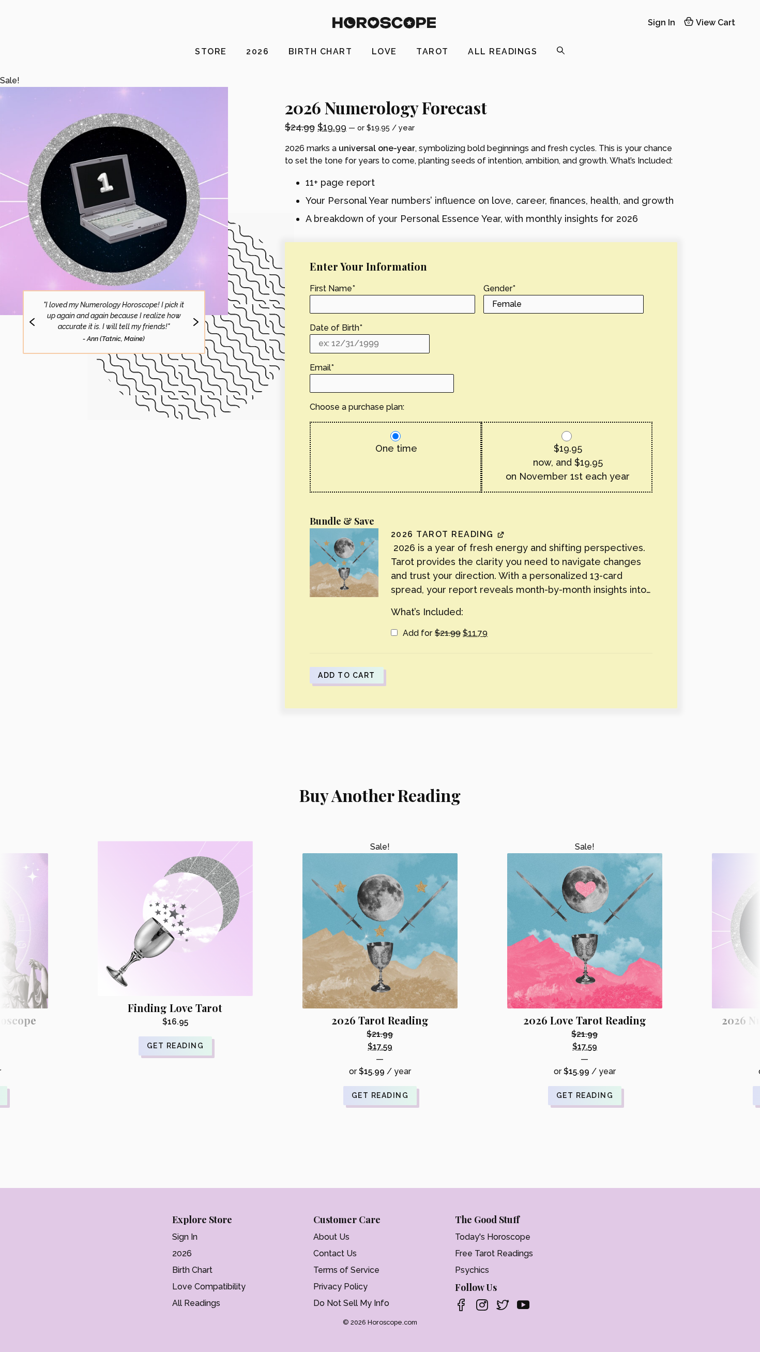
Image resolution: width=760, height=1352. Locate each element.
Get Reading (380, 1095)
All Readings (504, 51)
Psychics (472, 1270)
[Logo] (384, 22)
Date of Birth (336, 328)
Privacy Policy (340, 1286)
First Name (332, 288)
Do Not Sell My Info (351, 1303)
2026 (259, 51)
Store (212, 51)
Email (322, 368)
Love (386, 51)
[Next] (196, 322)
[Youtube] (523, 1306)
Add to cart (346, 675)
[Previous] (31, 322)
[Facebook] (461, 1306)
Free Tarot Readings (494, 1253)
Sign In (661, 22)
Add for (444, 633)
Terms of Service (346, 1270)
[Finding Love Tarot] (175, 918)
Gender (499, 288)
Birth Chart (321, 51)
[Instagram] (482, 1306)
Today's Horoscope (492, 1237)
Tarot (433, 51)
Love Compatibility (209, 1286)
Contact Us (335, 1253)
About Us (331, 1237)
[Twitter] (502, 1306)
